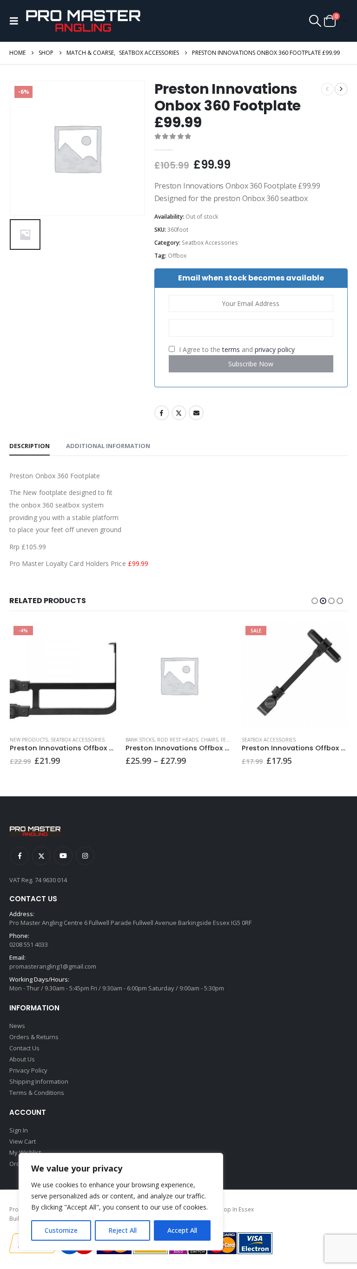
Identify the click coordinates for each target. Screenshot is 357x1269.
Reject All (122, 1230)
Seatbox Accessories (210, 243)
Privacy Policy (28, 1070)
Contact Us (24, 1048)
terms (231, 349)
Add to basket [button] (101, 637)
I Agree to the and (236, 349)
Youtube (63, 855)
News (17, 1026)
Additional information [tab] (108, 446)
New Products (29, 739)
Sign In (18, 1130)
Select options (217, 637)
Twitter (179, 412)
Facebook (161, 412)
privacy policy (275, 349)
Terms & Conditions (36, 1092)
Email (196, 412)
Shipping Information (38, 1081)
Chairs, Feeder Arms (227, 739)
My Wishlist (25, 1152)
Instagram (85, 855)
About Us (22, 1059)
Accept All (182, 1230)
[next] (341, 89)
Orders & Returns (34, 1037)
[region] (121, 1201)
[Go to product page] (179, 675)
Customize (61, 1230)
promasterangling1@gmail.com (52, 966)
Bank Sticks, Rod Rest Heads (162, 739)
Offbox (177, 256)
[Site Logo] (83, 21)
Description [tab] (29, 446)
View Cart (22, 1141)
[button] (16, 21)
